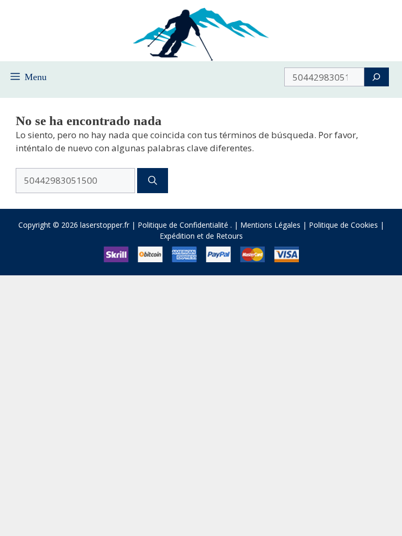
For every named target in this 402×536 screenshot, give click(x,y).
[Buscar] (152, 180)
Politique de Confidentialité (183, 225)
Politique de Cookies (343, 225)
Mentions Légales (270, 225)
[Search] (376, 77)
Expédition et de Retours (201, 236)
